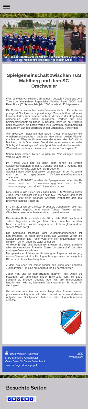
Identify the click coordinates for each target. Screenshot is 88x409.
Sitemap (33, 353)
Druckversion (18, 353)
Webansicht (76, 356)
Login (80, 353)
